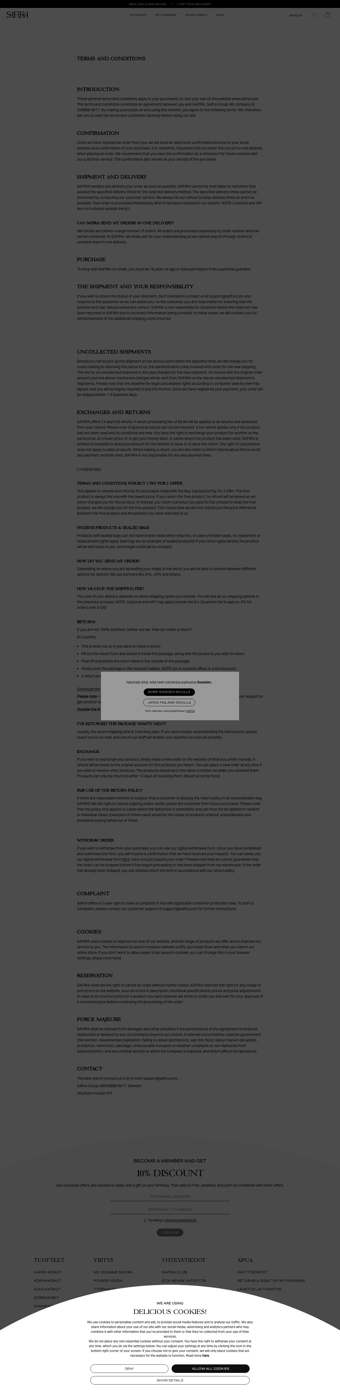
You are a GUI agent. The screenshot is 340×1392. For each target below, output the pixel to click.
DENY (129, 1369)
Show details (170, 1380)
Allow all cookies (211, 1369)
